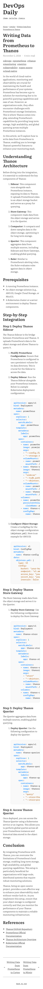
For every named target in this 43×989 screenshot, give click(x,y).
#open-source (25, 67)
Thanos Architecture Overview (21, 939)
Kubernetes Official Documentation (15, 944)
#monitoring (9, 64)
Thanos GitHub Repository (19, 929)
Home (5, 26)
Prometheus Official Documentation (16, 934)
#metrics (21, 64)
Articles (12, 26)
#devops (7, 60)
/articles (13, 18)
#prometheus (19, 60)
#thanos (31, 60)
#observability (10, 67)
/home (5, 18)
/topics (21, 18)
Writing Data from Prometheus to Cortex (13, 967)
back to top (21, 984)
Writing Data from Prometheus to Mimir (29, 967)
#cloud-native (10, 71)
